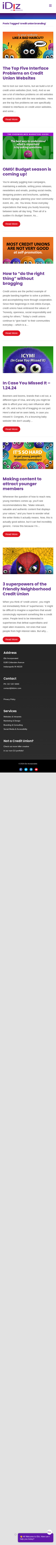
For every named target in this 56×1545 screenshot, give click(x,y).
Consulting (18, 725)
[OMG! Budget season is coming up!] (28, 147)
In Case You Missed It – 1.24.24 (26, 385)
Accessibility (22, 729)
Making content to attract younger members (22, 484)
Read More (11, 119)
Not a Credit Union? (18, 741)
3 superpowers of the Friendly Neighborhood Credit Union (27, 589)
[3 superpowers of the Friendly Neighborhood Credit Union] (28, 562)
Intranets (17, 717)
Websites (7, 717)
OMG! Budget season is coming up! (27, 171)
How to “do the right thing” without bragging (23, 278)
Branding (7, 725)
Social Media (9, 729)
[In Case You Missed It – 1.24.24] (28, 361)
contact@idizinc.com (12, 688)
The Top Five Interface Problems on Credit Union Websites (26, 73)
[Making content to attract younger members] (28, 457)
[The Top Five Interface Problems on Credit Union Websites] (28, 46)
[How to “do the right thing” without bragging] (28, 252)
